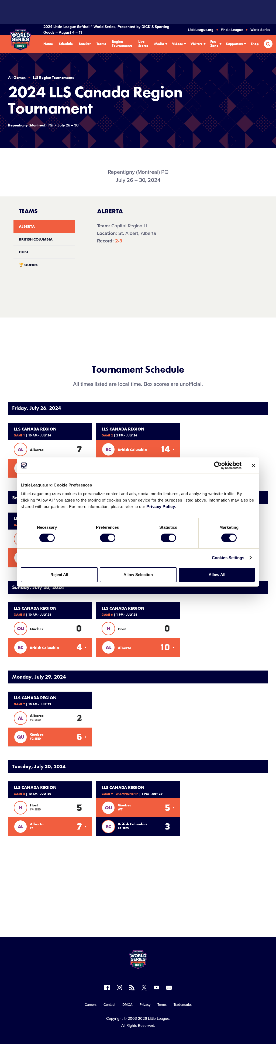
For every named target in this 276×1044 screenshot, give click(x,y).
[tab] (44, 226)
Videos (177, 44)
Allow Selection (138, 574)
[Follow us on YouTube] (156, 987)
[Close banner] (253, 465)
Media (159, 44)
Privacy (145, 1005)
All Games (17, 77)
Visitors (196, 44)
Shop (255, 44)
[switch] (107, 538)
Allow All (217, 574)
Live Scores (143, 44)
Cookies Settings (228, 557)
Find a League (232, 30)
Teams (101, 44)
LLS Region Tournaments (53, 77)
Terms (162, 1005)
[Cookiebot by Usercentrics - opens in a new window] (218, 465)
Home (48, 44)
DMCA (127, 1005)
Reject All (59, 574)
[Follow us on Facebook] (107, 987)
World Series (260, 30)
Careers (90, 1005)
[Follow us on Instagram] (119, 987)
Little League (158, 1018)
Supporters (234, 44)
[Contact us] (169, 987)
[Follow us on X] (144, 987)
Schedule (66, 44)
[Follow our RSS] (131, 987)
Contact (109, 1005)
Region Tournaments (122, 44)
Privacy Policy (160, 506)
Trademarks (183, 1005)
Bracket (85, 44)
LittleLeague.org (200, 30)
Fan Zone (214, 44)
